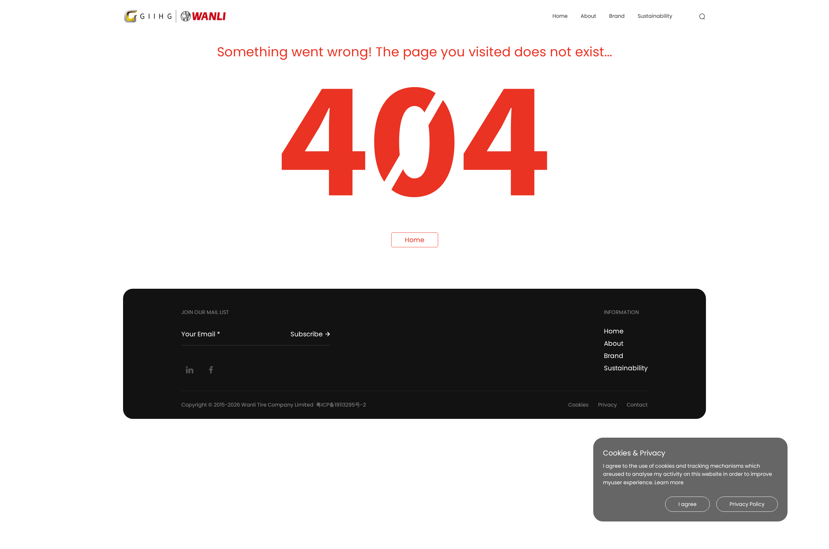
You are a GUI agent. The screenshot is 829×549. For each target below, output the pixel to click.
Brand (617, 16)
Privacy (607, 405)
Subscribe (306, 334)
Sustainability (655, 16)
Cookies (578, 405)
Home (560, 16)
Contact (637, 405)
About (588, 16)
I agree (687, 504)
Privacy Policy (747, 504)
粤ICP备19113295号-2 (341, 405)
